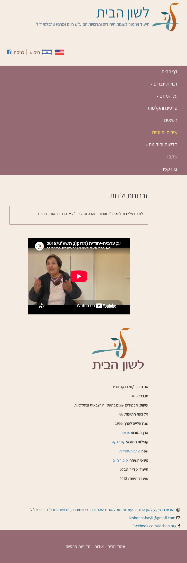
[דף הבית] (166, 17)
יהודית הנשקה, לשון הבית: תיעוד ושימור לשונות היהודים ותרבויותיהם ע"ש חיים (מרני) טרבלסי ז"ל (102, 509)
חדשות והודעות (163, 144)
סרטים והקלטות (163, 108)
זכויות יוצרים (165, 83)
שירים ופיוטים (165, 132)
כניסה (19, 52)
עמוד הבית (116, 546)
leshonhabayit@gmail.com (152, 517)
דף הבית (169, 71)
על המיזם (168, 96)
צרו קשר (170, 168)
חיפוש (34, 52)
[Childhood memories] (59, 52)
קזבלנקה (118, 441)
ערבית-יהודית (129, 451)
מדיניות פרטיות (78, 546)
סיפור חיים (120, 460)
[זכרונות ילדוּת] (47, 52)
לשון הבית (123, 12)
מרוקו (126, 432)
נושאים (171, 120)
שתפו (172, 156)
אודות (99, 546)
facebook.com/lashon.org (154, 525)
